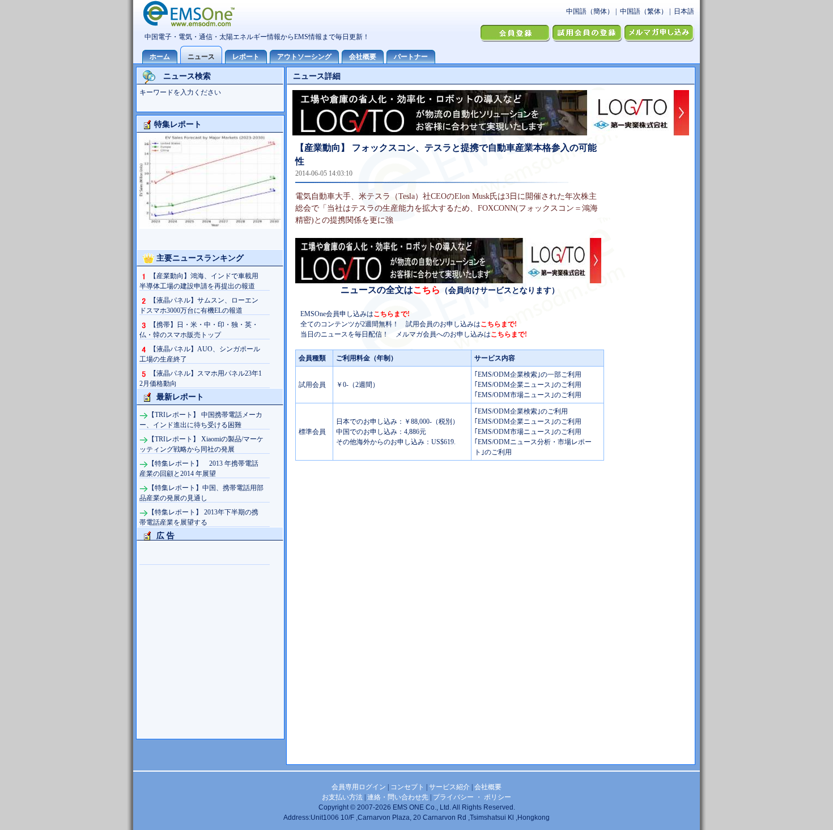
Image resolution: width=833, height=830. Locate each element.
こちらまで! (391, 314)
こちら (426, 290)
